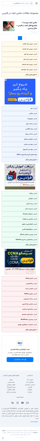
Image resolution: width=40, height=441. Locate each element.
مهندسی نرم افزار (11, 392)
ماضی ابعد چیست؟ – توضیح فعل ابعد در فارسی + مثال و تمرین (26, 25)
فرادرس (30, 387)
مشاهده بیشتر (34, 422)
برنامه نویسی (11, 382)
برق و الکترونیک (11, 387)
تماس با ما (30, 380)
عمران (11, 380)
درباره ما (30, 392)
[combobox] (16, 3)
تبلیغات (30, 390)
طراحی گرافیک (11, 390)
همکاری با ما (30, 382)
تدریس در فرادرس (30, 385)
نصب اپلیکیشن (19, 359)
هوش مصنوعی (11, 385)
